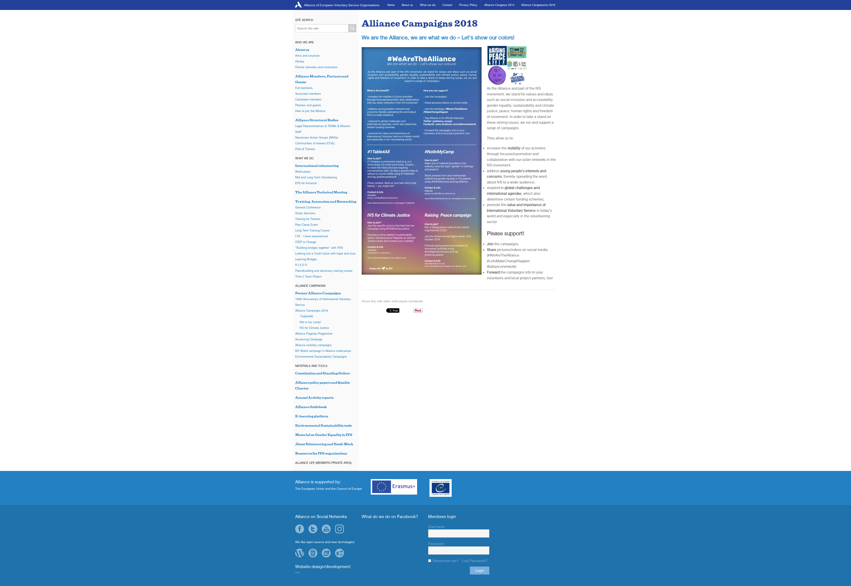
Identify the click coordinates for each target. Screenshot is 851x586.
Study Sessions (305, 213)
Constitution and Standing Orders (322, 373)
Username (436, 526)
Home (391, 5)
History (299, 61)
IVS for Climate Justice (314, 328)
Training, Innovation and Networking (325, 201)
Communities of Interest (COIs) (314, 143)
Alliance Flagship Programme (313, 333)
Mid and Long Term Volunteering (316, 177)
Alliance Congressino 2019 (538, 5)
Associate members (308, 93)
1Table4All (306, 316)
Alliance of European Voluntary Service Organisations (341, 5)
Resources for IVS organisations (321, 453)
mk (297, 572)
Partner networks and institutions (316, 67)
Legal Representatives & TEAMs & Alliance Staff (322, 128)
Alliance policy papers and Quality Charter (322, 385)
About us (407, 5)
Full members (304, 88)
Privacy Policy (468, 5)
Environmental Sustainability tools (323, 425)
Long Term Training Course (312, 230)
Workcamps (303, 171)
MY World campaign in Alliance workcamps (323, 351)
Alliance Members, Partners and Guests (321, 79)
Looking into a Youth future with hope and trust (325, 253)
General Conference (308, 207)
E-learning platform (311, 416)
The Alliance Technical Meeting (321, 192)
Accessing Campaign (308, 339)
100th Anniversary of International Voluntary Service (323, 301)
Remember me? (446, 561)
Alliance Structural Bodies (316, 120)
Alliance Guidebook (311, 407)
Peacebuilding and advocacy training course (323, 270)
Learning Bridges (306, 259)
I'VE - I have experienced (311, 236)
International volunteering (317, 166)
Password (436, 544)
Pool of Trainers (305, 149)
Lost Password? (474, 561)
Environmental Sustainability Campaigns (321, 356)
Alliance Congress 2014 (499, 5)
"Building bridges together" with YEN (319, 247)
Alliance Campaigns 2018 (311, 310)
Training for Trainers (307, 219)
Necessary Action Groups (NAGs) (316, 137)
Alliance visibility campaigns (313, 345)
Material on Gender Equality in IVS (323, 435)
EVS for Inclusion (306, 183)
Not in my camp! (310, 322)
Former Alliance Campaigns (318, 293)
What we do (427, 5)
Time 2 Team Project (308, 276)
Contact (447, 5)
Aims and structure (307, 55)
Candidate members (308, 99)
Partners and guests (308, 105)
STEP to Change (305, 242)
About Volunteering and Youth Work (324, 444)
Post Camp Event (306, 224)
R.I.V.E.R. (301, 265)
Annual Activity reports (314, 397)
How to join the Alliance (310, 111)
